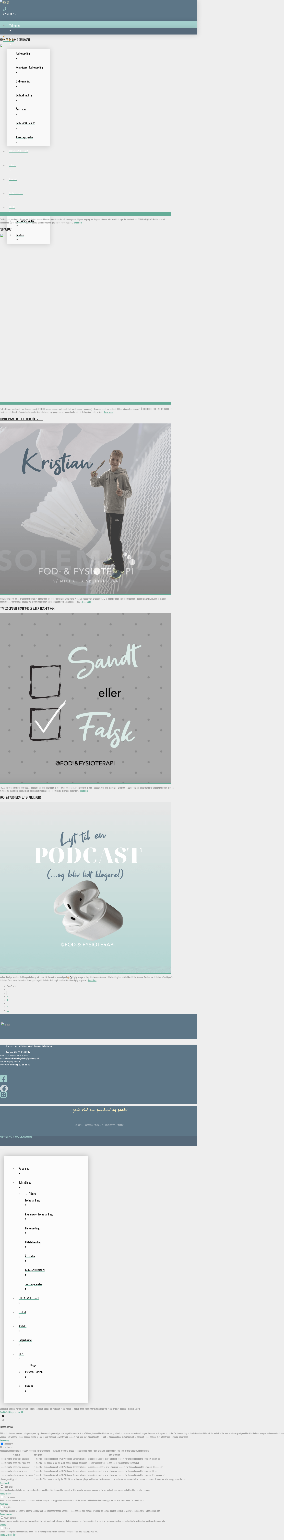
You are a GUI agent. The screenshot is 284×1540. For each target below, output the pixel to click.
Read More (78, 222)
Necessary (8, 1443)
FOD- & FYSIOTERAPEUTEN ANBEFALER (20, 797)
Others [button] (3, 1524)
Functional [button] (4, 1483)
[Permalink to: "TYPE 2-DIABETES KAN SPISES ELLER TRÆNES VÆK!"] (85, 782)
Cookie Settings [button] (7, 1412)
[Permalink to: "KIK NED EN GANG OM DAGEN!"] (85, 214)
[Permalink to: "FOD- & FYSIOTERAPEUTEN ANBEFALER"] (85, 972)
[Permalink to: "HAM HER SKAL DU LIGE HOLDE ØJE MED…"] (85, 593)
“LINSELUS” (6, 229)
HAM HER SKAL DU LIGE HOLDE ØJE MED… (21, 418)
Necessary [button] (4, 1440)
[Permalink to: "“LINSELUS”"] (85, 403)
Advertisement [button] (6, 1514)
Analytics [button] (4, 1503)
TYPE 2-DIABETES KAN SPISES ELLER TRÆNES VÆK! (27, 608)
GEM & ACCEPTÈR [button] (7, 1535)
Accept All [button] (18, 1412)
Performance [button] (5, 1493)
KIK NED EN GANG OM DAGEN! (15, 39)
